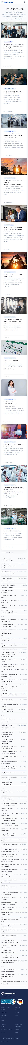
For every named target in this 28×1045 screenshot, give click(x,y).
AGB (16, 1032)
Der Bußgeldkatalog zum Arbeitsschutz (8, 639)
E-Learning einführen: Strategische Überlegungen (8, 625)
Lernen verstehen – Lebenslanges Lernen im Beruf (9, 956)
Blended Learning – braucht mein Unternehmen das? (8, 970)
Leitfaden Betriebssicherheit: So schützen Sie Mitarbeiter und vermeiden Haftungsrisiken (13, 135)
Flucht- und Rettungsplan (11, 360)
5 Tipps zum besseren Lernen (9, 649)
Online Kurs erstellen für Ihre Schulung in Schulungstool (9, 903)
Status (3, 1032)
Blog (16, 1015)
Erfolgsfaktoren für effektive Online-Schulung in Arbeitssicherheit (8, 580)
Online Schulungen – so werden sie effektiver (9, 829)
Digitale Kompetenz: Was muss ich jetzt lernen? (9, 875)
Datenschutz (18, 1029)
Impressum (18, 1026)
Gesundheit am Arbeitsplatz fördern (9, 660)
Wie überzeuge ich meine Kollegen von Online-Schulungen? (8, 741)
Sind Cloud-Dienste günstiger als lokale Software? (9, 675)
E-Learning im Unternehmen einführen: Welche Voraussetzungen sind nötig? (9, 632)
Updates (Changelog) (6, 1029)
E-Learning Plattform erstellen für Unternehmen (9, 893)
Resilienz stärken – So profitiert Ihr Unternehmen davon (9, 855)
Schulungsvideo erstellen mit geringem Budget (9, 881)
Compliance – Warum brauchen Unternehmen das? (9, 870)
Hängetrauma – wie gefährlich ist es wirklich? (10, 601)
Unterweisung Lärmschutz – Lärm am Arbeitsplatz (10, 865)
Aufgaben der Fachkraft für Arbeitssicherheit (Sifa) (8, 834)
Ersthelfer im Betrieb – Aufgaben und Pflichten (7, 799)
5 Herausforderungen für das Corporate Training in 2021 (9, 767)
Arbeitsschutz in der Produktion (12, 531)
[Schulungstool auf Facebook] (2, 1041)
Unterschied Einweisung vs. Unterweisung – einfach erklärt (8, 976)
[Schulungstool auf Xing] (4, 1041)
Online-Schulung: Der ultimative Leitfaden (7, 783)
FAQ (2, 1020)
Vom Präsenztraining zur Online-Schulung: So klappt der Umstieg (10, 850)
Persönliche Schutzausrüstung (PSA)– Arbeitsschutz (9, 936)
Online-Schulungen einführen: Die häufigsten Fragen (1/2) (8, 727)
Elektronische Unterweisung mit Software (10, 931)
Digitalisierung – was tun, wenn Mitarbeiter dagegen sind (9, 665)
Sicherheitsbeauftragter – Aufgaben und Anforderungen (9, 611)
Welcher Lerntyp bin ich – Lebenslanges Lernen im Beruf (9, 941)
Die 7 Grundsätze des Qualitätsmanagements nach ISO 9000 (10, 919)
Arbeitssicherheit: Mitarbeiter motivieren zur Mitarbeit (8, 566)
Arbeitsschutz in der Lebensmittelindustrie (7, 560)
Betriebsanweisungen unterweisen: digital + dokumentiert (7, 734)
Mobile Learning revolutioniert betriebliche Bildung (9, 845)
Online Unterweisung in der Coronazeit (8, 809)
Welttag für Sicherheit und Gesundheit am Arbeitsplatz (9, 951)
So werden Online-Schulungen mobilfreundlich (9, 762)
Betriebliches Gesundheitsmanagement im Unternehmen (9, 887)
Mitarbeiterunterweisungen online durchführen (10, 982)
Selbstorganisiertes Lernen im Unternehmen (9, 757)
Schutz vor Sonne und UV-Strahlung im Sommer (8, 586)
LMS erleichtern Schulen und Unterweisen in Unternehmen (9, 695)
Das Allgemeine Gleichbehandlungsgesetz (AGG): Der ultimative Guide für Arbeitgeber (14, 46)
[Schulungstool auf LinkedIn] (6, 1041)
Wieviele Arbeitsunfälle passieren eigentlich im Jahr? (10, 680)
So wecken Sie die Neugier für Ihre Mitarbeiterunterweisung (9, 752)
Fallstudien (4, 1015)
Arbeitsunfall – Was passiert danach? (9, 596)
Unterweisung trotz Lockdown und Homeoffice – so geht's (8, 793)
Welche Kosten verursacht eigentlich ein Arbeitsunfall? (8, 645)
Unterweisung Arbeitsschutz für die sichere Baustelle (9, 961)
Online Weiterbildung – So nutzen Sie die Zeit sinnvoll (10, 913)
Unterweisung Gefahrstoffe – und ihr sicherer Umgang (10, 925)
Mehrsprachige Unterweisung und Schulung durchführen (9, 804)
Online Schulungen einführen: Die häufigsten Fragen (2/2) (8, 720)
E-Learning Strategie (9, 225)
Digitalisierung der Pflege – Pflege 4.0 (8, 898)
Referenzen (4, 1012)
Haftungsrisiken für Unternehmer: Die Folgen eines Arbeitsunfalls (8, 573)
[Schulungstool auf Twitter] (8, 1041)
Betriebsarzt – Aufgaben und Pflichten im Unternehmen (9, 819)
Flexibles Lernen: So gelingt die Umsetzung (9, 705)
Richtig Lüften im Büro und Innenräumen (8, 773)
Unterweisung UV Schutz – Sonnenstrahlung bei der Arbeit (9, 824)
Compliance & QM (8, 41)
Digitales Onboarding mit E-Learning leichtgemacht (8, 747)
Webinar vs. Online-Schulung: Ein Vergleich (10, 840)
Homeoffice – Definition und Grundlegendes (8, 946)
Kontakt (17, 1012)
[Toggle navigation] (25, 2)
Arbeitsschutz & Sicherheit (10, 88)
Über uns (17, 1010)
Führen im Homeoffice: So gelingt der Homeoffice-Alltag (10, 860)
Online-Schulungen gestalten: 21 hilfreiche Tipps (9, 778)
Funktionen (4, 1010)
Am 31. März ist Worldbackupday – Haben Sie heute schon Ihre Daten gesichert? (9, 688)
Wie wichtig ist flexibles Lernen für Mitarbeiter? (7, 710)
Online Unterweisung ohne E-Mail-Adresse (8, 620)
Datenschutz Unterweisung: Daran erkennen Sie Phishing (10, 908)
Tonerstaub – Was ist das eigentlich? (8, 606)
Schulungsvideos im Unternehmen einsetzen (7, 700)
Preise (2, 1018)
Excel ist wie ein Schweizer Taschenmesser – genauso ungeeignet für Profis (8, 654)
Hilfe (2, 1026)
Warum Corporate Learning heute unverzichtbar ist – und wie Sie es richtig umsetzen (13, 229)
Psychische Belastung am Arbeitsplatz (8, 591)
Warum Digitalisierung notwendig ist (10, 670)
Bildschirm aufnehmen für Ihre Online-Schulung (9, 814)
